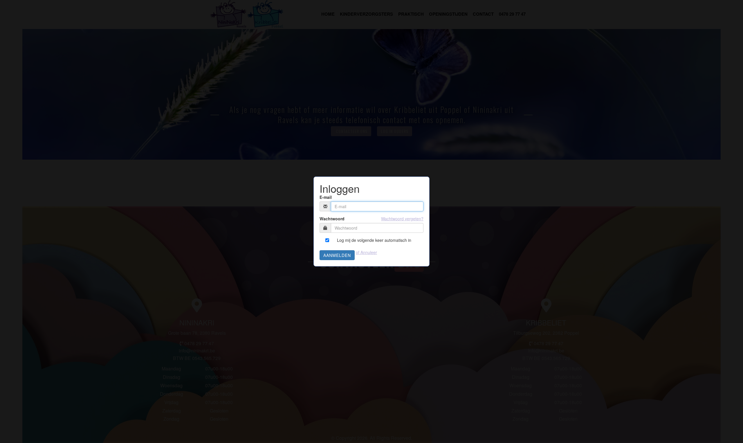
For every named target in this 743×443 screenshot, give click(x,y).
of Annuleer (366, 252)
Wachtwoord (332, 219)
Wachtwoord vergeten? (402, 219)
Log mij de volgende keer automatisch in (374, 240)
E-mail (326, 197)
